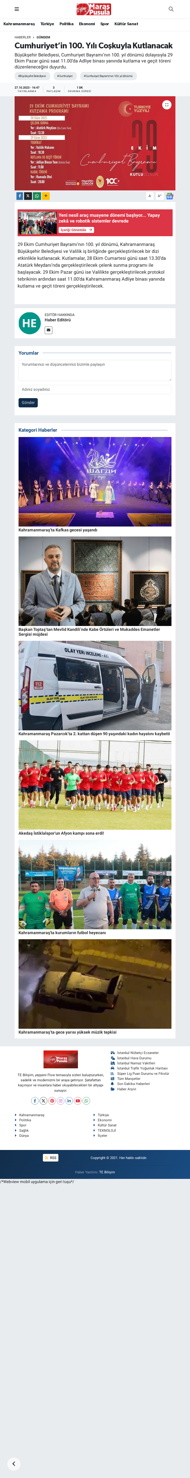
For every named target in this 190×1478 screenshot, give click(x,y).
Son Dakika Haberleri (133, 1084)
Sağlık (24, 1130)
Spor (104, 24)
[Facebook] (35, 1101)
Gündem (43, 37)
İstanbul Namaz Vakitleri (136, 1063)
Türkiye (47, 24)
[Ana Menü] (17, 9)
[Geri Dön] (14, 1464)
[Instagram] (60, 1101)
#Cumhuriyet (64, 76)
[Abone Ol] (170, 195)
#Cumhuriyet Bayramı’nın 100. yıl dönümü (108, 76)
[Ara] (171, 9)
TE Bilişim (107, 1172)
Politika (66, 24)
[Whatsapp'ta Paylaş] (37, 196)
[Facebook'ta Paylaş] (19, 196)
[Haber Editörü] (30, 323)
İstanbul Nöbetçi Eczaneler (138, 1053)
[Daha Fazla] (46, 196)
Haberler (23, 37)
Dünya (24, 1136)
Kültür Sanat (126, 24)
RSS (52, 1158)
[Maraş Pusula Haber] (93, 9)
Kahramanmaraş (19, 24)
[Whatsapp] (86, 1101)
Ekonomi (87, 24)
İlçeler (102, 1136)
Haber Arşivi (126, 1089)
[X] (43, 1101)
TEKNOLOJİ (107, 1130)
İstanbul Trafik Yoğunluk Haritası (142, 1068)
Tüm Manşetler (128, 1079)
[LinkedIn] (69, 1101)
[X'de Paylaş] (28, 196)
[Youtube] (78, 1101)
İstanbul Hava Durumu (134, 1058)
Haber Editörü (58, 319)
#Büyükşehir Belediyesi (32, 76)
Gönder (28, 402)
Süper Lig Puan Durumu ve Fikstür (143, 1074)
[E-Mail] (48, 330)
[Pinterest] (52, 1101)
